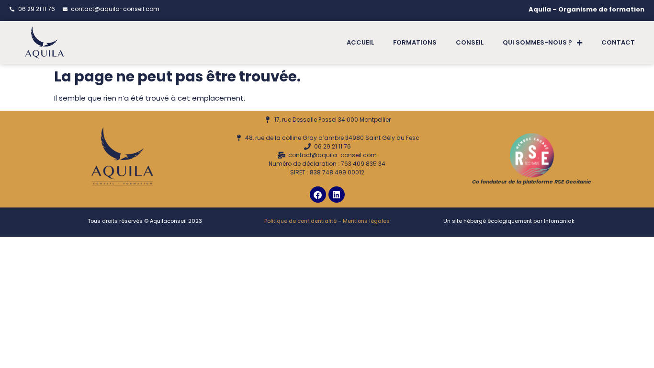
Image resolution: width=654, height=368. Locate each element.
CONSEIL (470, 42)
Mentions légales (366, 221)
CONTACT (618, 42)
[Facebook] (318, 194)
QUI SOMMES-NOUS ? (537, 42)
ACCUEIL (360, 42)
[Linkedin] (336, 194)
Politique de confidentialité (300, 221)
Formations (415, 42)
